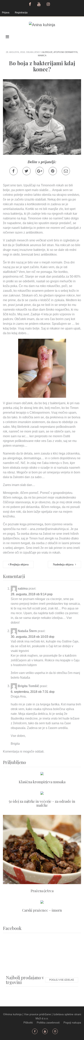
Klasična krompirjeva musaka (42, 782)
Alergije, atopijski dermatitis (60, 52)
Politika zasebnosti (48, 1022)
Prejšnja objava (19, 564)
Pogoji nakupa (72, 1022)
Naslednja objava (64, 564)
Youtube (39, 4)
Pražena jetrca (42, 890)
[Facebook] (13, 171)
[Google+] (40, 171)
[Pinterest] (53, 171)
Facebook (30, 4)
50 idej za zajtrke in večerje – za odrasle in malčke (42, 803)
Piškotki (28, 1022)
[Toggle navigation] (7, 37)
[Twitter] (26, 171)
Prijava (5, 12)
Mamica (42, 55)
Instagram (48, 4)
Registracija (21, 12)
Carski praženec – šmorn (42, 910)
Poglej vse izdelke (61, 979)
